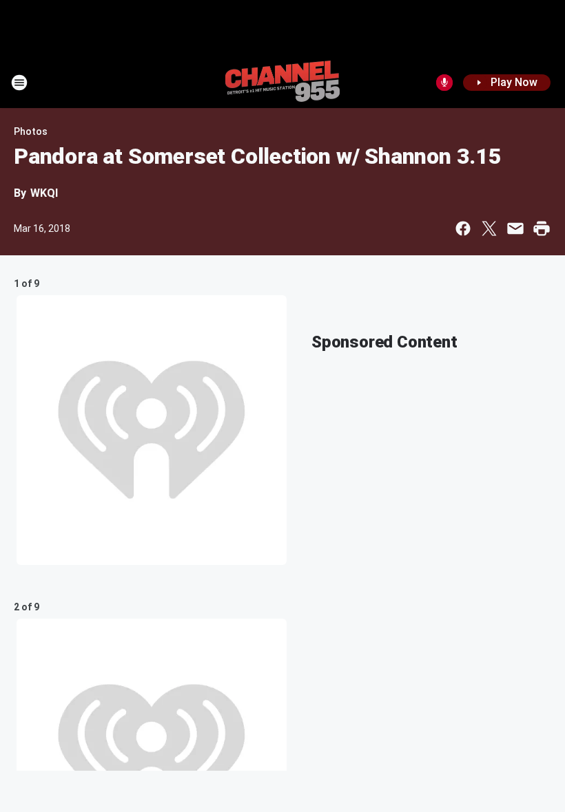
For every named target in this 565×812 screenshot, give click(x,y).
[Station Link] (282, 83)
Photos (31, 131)
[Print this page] (541, 228)
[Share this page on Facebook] (463, 228)
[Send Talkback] (444, 82)
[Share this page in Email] (515, 228)
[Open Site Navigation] (19, 82)
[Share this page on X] (489, 228)
